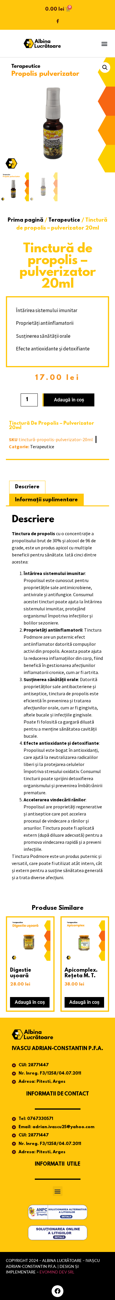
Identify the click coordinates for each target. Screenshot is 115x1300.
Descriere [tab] (27, 487)
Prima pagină (25, 220)
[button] (104, 43)
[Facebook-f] (57, 21)
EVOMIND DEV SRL (57, 1272)
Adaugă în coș (69, 400)
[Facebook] (57, 1291)
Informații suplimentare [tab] (46, 500)
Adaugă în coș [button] (30, 1002)
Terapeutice (64, 220)
